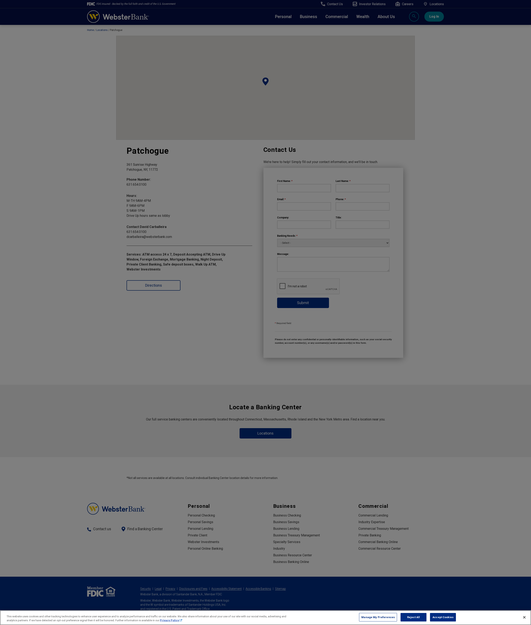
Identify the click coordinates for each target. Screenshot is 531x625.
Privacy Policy (169, 620)
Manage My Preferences (378, 617)
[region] (265, 617)
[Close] (524, 617)
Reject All (413, 617)
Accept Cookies (442, 617)
